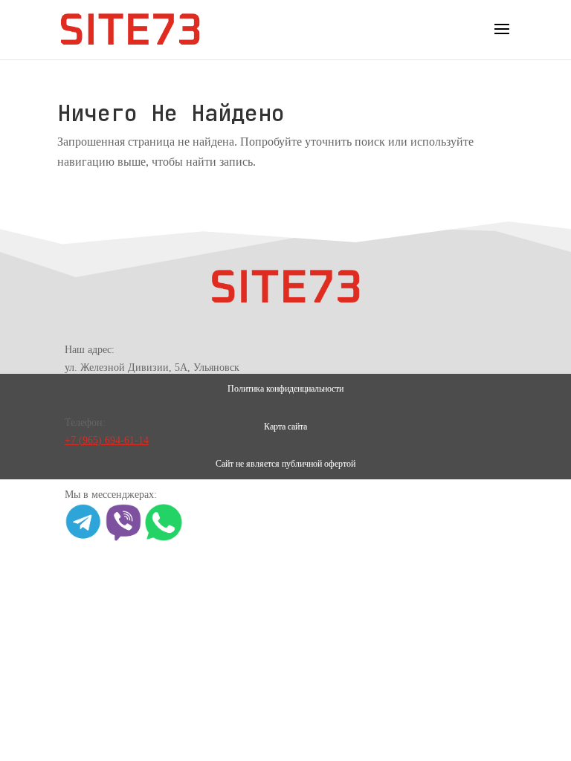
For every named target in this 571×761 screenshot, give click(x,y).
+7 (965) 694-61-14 (107, 440)
